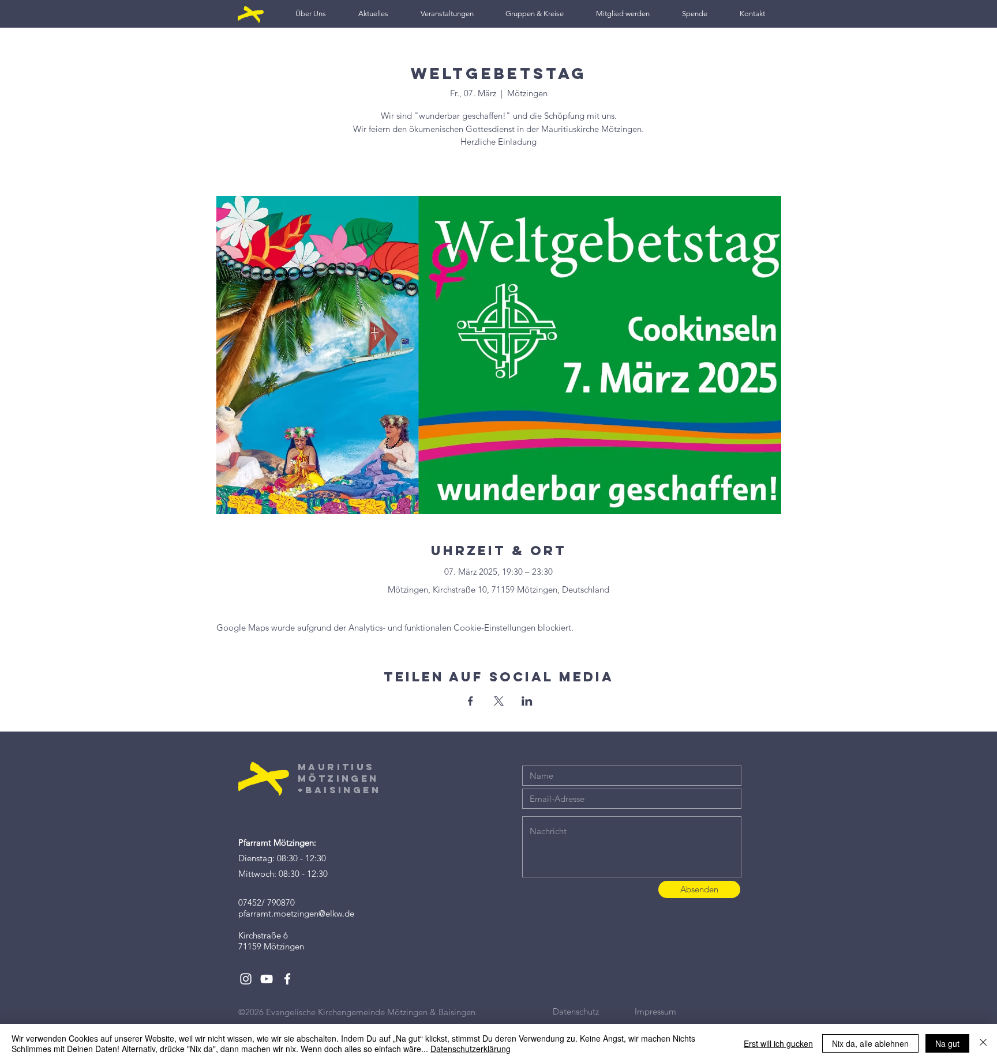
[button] (310, 14)
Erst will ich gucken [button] (778, 1043)
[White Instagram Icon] (245, 978)
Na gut (947, 1043)
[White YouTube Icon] (266, 978)
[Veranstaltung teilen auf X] (498, 701)
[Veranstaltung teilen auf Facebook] (470, 701)
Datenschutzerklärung (470, 1048)
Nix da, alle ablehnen (870, 1043)
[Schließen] (983, 1043)
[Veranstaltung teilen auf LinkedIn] (527, 701)
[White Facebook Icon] (287, 978)
